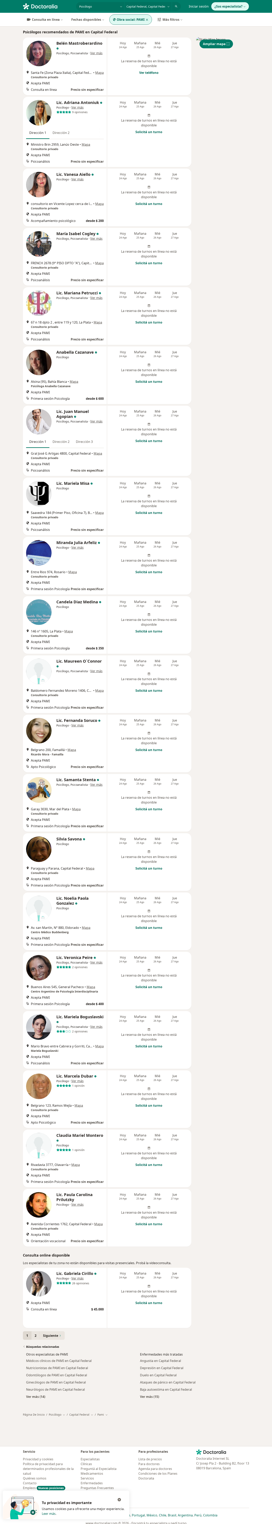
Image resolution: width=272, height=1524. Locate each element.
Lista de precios (150, 1459)
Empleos (43, 1488)
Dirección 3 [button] (84, 441)
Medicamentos (92, 1473)
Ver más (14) (35, 1396)
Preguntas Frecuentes (97, 1488)
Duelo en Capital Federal (158, 1375)
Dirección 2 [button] (61, 133)
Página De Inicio (34, 1414)
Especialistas (90, 1459)
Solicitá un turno (148, 132)
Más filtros (170, 19)
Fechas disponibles (86, 19)
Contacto (30, 1483)
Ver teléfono (149, 72)
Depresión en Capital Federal (161, 1368)
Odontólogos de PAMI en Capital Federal (56, 1375)
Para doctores (149, 1464)
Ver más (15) (149, 1396)
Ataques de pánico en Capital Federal (168, 1382)
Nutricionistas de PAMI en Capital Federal (57, 1368)
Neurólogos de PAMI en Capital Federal (55, 1389)
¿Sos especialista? (228, 6)
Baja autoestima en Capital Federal (166, 1389)
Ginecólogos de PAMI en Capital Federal (56, 1382)
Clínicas (86, 1464)
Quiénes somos (34, 1478)
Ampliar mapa (214, 44)
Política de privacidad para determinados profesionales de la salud (48, 1469)
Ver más (96, 53)
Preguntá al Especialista (98, 1469)
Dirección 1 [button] (37, 133)
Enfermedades (92, 1483)
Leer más (49, 1513)
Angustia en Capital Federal (160, 1361)
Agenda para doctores (155, 1469)
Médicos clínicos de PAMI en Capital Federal (59, 1361)
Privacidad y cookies (38, 1459)
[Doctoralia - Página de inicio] (48, 6)
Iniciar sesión (199, 6)
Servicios (87, 1478)
